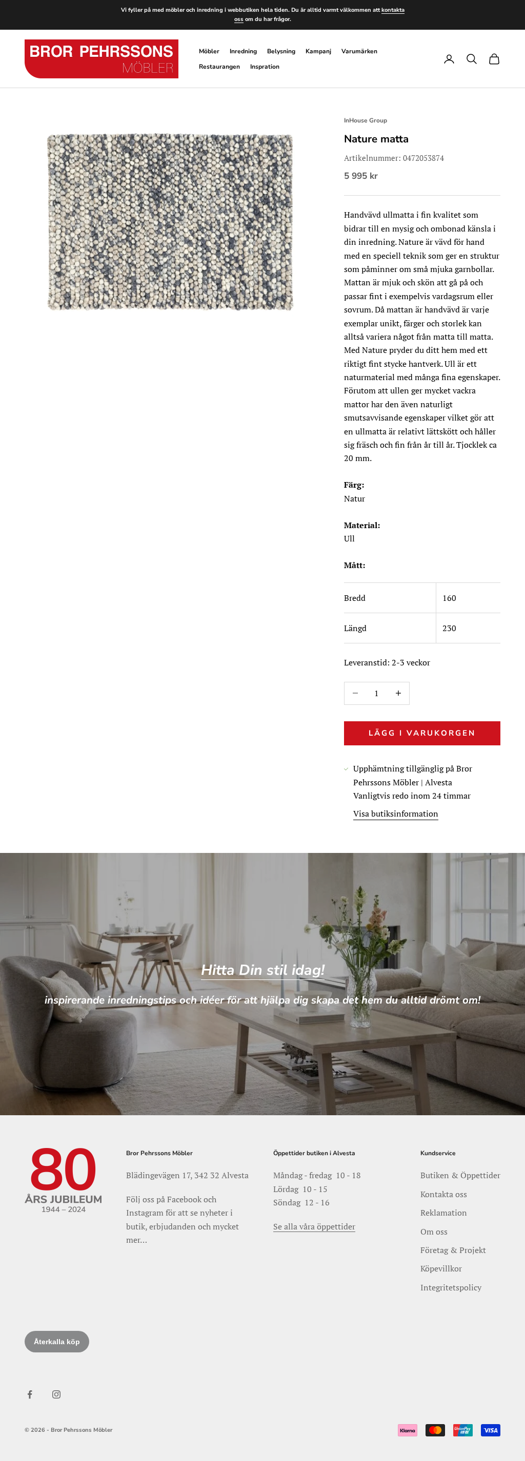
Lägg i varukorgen (422, 733)
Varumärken (359, 51)
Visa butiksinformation (395, 813)
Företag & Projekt (453, 1250)
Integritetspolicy (450, 1287)
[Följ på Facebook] (30, 1394)
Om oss (434, 1231)
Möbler (209, 51)
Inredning (243, 51)
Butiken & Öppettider (460, 1175)
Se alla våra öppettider (314, 1226)
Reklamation (443, 1212)
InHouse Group (365, 120)
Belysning (281, 51)
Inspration (264, 66)
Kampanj (318, 51)
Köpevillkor (441, 1268)
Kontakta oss (443, 1194)
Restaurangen (219, 66)
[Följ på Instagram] (56, 1394)
